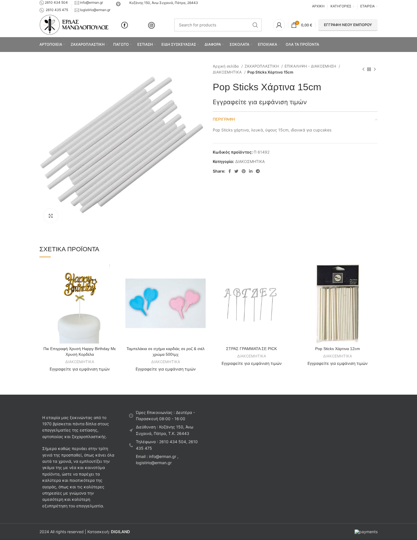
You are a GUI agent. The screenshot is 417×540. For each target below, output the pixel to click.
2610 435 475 (57, 10)
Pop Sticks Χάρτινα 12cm (337, 348)
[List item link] (165, 445)
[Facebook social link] (230, 171)
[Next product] (375, 69)
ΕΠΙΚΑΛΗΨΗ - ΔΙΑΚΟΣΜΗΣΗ (311, 66)
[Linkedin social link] (250, 171)
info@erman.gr (91, 2)
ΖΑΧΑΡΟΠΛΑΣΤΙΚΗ (262, 66)
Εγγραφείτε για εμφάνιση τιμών (260, 102)
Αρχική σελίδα (226, 66)
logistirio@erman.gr (94, 10)
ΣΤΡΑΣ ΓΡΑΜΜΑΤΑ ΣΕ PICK (251, 348)
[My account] (279, 25)
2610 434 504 (56, 2)
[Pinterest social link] (243, 171)
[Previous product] (363, 69)
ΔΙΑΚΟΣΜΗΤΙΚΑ (228, 72)
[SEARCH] (255, 25)
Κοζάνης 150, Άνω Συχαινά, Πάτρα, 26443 (163, 3)
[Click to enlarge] (51, 216)
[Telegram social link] (258, 171)
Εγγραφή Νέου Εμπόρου (348, 24)
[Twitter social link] (236, 171)
